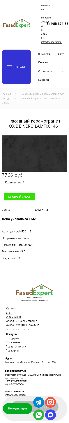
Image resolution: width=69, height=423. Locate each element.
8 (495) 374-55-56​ (14, 384)
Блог (63, 71)
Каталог (11, 308)
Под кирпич (13, 350)
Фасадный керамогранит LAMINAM (40, 98)
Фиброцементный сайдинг (22, 325)
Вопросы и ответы (17, 329)
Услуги (62, 53)
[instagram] (50, 402)
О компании (45, 71)
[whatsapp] (38, 414)
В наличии (44, 53)
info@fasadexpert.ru (51, 42)
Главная (6, 94)
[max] (50, 414)
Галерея (43, 62)
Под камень (13, 342)
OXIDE (5, 102)
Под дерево (13, 338)
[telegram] (38, 402)
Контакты (44, 79)
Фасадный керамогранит (21, 321)
